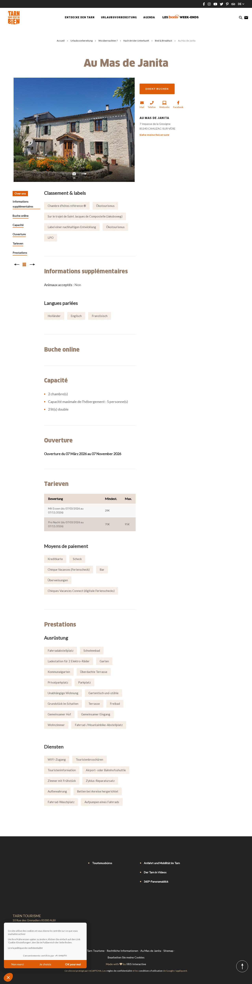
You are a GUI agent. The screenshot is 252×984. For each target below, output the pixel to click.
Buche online (21, 215)
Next (84, 175)
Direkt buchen (157, 88)
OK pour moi (73, 964)
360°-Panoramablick (156, 881)
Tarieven (18, 243)
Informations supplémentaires (23, 204)
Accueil (61, 40)
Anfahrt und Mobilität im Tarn (162, 863)
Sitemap (168, 950)
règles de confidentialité (119, 970)
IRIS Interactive (136, 964)
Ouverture (19, 234)
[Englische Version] (20, 863)
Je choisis (45, 964)
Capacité (18, 225)
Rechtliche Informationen (122, 950)
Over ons (20, 193)
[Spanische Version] (31, 863)
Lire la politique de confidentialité (25, 947)
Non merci (17, 964)
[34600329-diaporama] (74, 130)
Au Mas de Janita (150, 950)
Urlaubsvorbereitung (81, 40)
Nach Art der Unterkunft (136, 40)
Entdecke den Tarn (79, 18)
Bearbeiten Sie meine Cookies (126, 957)
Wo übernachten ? (108, 40)
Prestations (20, 252)
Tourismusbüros (102, 863)
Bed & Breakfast (163, 40)
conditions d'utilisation (151, 970)
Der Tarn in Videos (155, 872)
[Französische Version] (15, 863)
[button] (8, 977)
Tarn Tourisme (96, 950)
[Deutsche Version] (26, 863)
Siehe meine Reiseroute (154, 134)
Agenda (149, 18)
